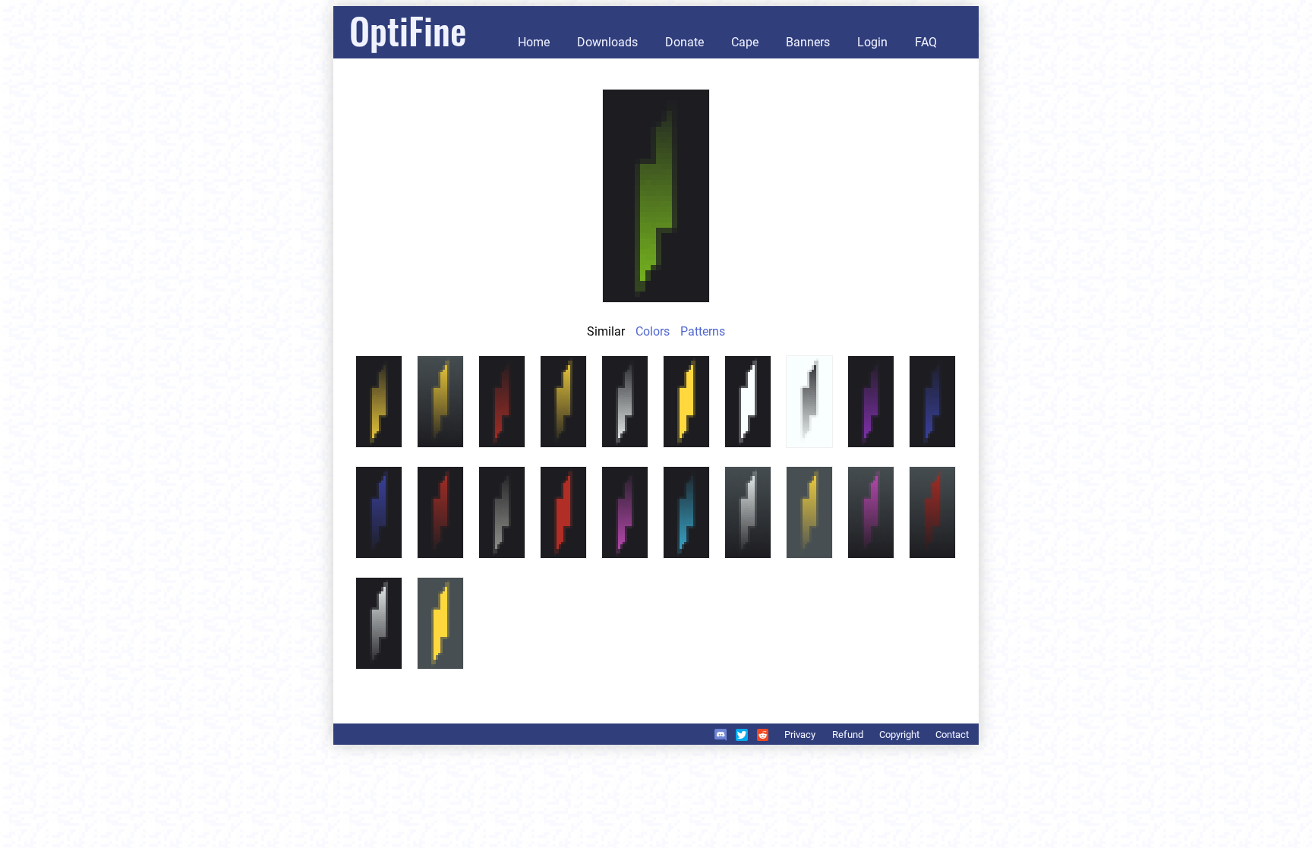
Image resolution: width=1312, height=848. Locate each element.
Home (534, 42)
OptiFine (407, 30)
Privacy (799, 734)
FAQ (926, 42)
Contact (952, 734)
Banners (808, 42)
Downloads (607, 42)
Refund (847, 734)
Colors (653, 331)
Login (872, 42)
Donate (684, 42)
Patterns (702, 331)
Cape (744, 42)
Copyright (899, 734)
